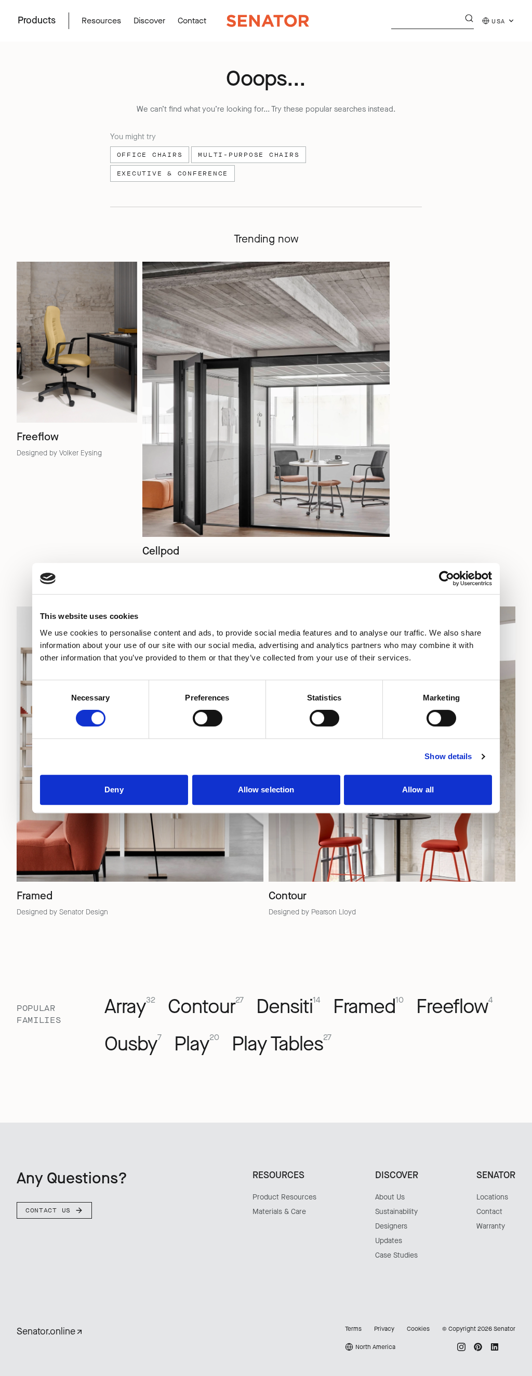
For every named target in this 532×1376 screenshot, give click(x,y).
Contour (206, 1006)
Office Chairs (150, 155)
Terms (353, 1328)
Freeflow (454, 1006)
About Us (390, 1197)
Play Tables (281, 1044)
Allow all (418, 789)
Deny (113, 789)
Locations (492, 1197)
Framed (368, 1006)
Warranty (490, 1226)
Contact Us (48, 1210)
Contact (489, 1212)
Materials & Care (279, 1212)
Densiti (288, 1006)
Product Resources (284, 1197)
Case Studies (396, 1255)
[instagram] (461, 1347)
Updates (388, 1241)
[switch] (207, 718)
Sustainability (396, 1212)
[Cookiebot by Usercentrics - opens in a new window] (446, 578)
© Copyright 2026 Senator (478, 1328)
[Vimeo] (511, 1347)
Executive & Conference (173, 173)
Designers (391, 1226)
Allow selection (266, 789)
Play (196, 1044)
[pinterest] (478, 1347)
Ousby (133, 1044)
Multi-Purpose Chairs (248, 155)
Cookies (418, 1328)
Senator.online (46, 1331)
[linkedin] (494, 1347)
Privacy (384, 1328)
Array (129, 1006)
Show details (448, 756)
